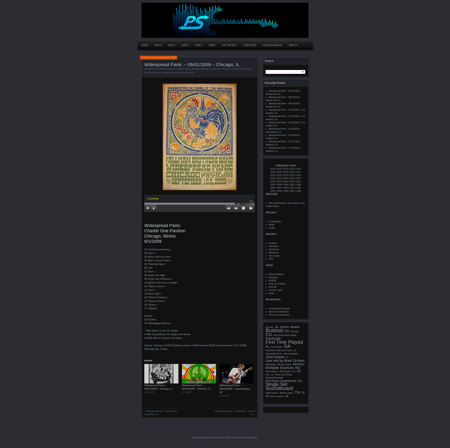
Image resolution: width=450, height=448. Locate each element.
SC (300, 381)
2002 (292, 181)
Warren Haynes (186, 72)
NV (294, 371)
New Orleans (272, 371)
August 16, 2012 (168, 57)
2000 (272, 184)
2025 (279, 169)
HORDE (272, 280)
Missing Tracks (284, 364)
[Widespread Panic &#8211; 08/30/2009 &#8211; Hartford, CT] (199, 373)
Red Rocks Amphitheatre (281, 380)
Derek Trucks (245, 69)
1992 (292, 188)
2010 (279, 178)
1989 (279, 191)
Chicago (234, 69)
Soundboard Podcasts (279, 308)
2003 (285, 181)
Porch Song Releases (279, 315)
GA (287, 346)
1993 (285, 188)
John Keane (275, 357)
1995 (272, 188)
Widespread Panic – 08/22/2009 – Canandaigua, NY (235, 389)
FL (268, 346)
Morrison (298, 364)
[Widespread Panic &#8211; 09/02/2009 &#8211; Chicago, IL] (161, 373)
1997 (292, 184)
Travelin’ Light (275, 290)
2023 (292, 169)
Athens (284, 326)
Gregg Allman (168, 72)
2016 (272, 175)
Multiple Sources (280, 367)
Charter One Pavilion (219, 69)
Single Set (276, 384)
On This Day (229, 45)
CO (269, 334)
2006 (272, 181)
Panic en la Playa (277, 284)
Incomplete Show (274, 354)
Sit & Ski (273, 287)
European (273, 277)
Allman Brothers (167, 69)
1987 (292, 191)
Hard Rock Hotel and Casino (279, 350)
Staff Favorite (272, 393)
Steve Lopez (286, 392)
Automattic (252, 437)
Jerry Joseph (291, 353)
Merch (293, 45)
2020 (279, 172)
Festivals (273, 243)
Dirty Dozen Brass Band (284, 335)
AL (277, 327)
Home (144, 45)
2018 (292, 172)
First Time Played (152, 72)
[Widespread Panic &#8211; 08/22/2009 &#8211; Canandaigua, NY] (237, 373)
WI (286, 396)
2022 (298, 169)
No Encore (285, 371)
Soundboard (279, 388)
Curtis (154, 57)
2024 (285, 169)
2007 (298, 178)
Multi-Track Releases (279, 312)
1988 (285, 191)
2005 (279, 181)
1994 (279, 188)
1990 (272, 191)
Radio (271, 224)
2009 (156, 69)
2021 (272, 172)
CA (286, 330)
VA (267, 396)
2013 (292, 175)
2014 (285, 175)
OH (272, 375)
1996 (298, 184)
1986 (298, 191)
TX (303, 392)
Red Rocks (274, 249)
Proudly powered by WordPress (208, 437)
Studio (272, 228)
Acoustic (270, 327)
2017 (298, 172)
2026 (272, 169)
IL (177, 72)
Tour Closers (275, 256)
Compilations (275, 221)
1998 (285, 184)
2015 (279, 175)
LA (287, 357)
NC (297, 367)
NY (299, 371)
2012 (298, 175)
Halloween (274, 246)
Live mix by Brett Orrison (285, 360)
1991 (298, 188)
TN (297, 392)
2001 (298, 181)
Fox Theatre (276, 347)
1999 (279, 184)
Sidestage (249, 45)
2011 (272, 178)
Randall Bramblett (274, 378)
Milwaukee (274, 252)
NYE (271, 259)
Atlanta (294, 327)
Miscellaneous (272, 45)
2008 (292, 178)
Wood (271, 293)
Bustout (204, 69)
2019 (285, 172)
